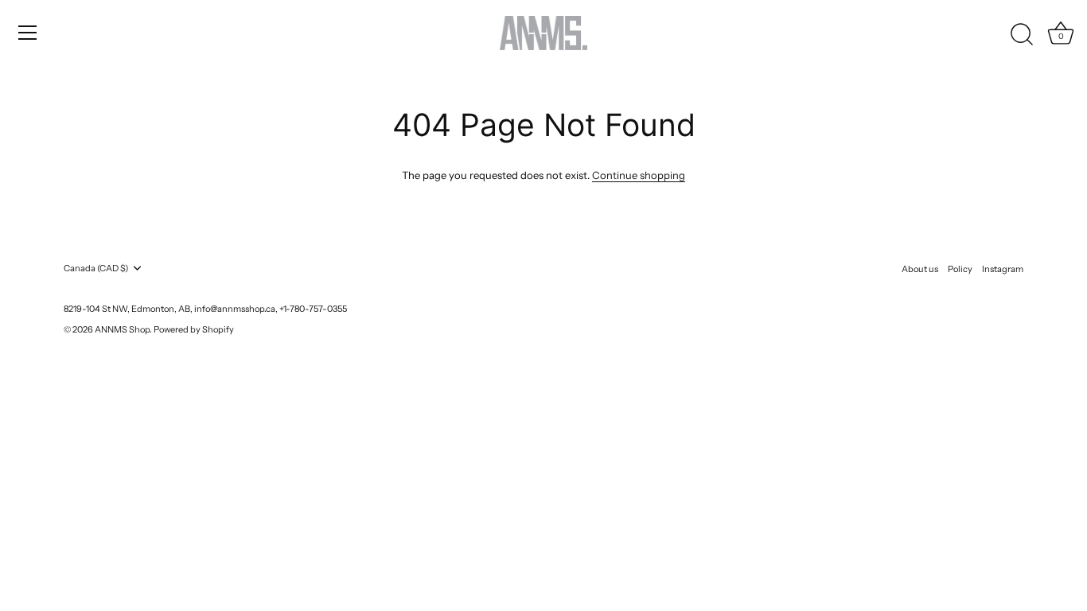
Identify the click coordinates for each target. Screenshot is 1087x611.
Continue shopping (638, 175)
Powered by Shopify (194, 329)
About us (920, 268)
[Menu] (27, 32)
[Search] (1021, 35)
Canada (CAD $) (96, 268)
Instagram (1002, 268)
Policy (960, 268)
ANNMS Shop (122, 329)
